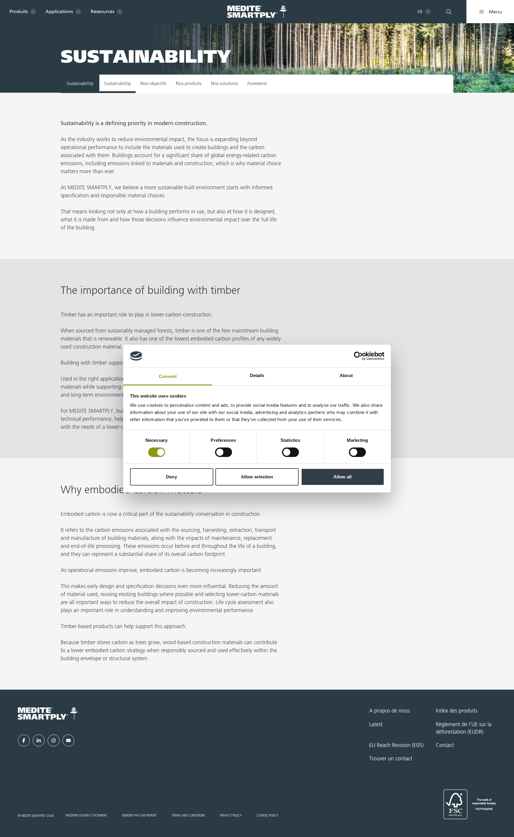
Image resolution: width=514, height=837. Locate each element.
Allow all (342, 476)
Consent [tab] (168, 376)
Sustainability (117, 83)
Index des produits (456, 711)
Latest (376, 724)
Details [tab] (257, 375)
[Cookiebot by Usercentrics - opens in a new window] (358, 355)
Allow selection (257, 476)
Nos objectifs (153, 83)
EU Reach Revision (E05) (396, 745)
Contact (445, 745)
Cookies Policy (267, 815)
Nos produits (188, 83)
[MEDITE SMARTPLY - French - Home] (257, 12)
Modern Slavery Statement (86, 815)
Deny (171, 476)
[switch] (223, 452)
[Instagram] (53, 740)
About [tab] (346, 375)
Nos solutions (224, 83)
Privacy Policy (231, 815)
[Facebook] (24, 740)
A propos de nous (389, 711)
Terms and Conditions (188, 815)
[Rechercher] (448, 11)
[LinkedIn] (39, 740)
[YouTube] (68, 740)
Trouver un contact (390, 759)
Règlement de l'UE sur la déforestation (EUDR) (463, 728)
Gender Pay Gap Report (139, 815)
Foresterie (257, 83)
